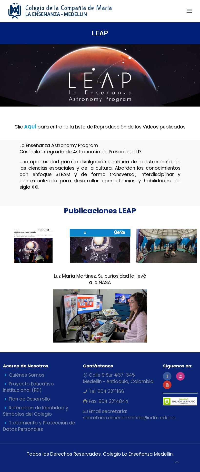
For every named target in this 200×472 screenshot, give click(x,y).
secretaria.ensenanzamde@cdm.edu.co (129, 417)
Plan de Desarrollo (29, 399)
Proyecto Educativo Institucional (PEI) (28, 387)
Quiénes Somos (26, 375)
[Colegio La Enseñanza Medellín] (64, 11)
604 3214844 (112, 401)
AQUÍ (30, 127)
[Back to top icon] (176, 462)
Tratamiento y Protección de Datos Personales (39, 426)
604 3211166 (110, 391)
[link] (33, 246)
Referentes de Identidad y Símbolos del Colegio (35, 410)
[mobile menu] (189, 11)
